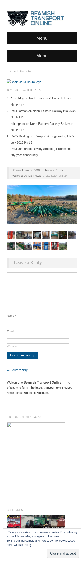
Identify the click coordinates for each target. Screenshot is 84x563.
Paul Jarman (19, 111)
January (49, 170)
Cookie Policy (23, 545)
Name (11, 315)
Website (12, 346)
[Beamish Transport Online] (42, 17)
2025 (37, 170)
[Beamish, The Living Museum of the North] (24, 81)
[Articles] (36, 523)
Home (25, 170)
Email (11, 331)
